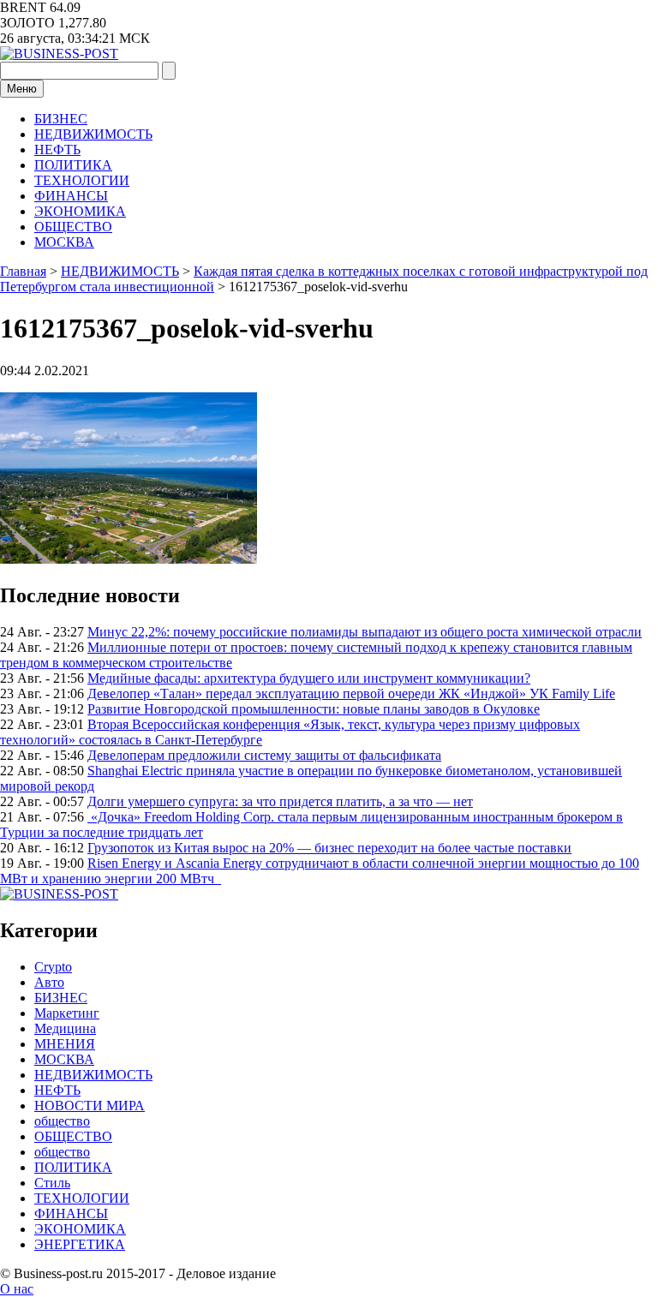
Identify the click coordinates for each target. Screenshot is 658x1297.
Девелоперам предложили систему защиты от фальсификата (264, 755)
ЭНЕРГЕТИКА (79, 1244)
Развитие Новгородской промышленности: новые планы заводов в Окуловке (313, 709)
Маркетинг (66, 1013)
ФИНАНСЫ (71, 195)
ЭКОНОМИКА (80, 211)
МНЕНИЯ (64, 1044)
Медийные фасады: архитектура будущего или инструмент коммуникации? (308, 678)
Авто (49, 982)
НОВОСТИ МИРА (89, 1105)
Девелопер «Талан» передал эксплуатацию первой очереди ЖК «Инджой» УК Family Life (351, 693)
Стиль (52, 1182)
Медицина (65, 1028)
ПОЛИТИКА (73, 165)
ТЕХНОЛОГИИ (81, 180)
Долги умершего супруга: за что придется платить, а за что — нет (280, 801)
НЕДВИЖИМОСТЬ (93, 134)
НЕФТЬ (57, 149)
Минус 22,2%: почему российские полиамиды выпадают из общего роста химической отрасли (364, 632)
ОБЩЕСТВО (73, 226)
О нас (16, 1289)
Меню (22, 88)
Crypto (53, 966)
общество (62, 1121)
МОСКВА (64, 242)
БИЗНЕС (60, 118)
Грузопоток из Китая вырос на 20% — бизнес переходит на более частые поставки (329, 847)
